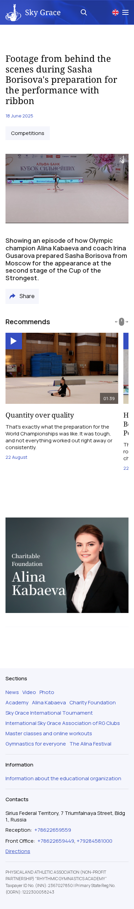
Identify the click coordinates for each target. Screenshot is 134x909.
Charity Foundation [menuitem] (92, 702)
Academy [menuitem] (17, 702)
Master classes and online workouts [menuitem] (48, 733)
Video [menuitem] (29, 692)
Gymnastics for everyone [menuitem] (35, 743)
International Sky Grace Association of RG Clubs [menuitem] (62, 723)
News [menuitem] (12, 692)
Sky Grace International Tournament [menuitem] (49, 712)
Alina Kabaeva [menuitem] (49, 702)
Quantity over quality (39, 415)
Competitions (27, 133)
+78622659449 (55, 840)
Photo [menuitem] (47, 692)
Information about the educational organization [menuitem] (63, 778)
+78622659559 (52, 829)
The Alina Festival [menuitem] (90, 743)
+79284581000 (94, 840)
